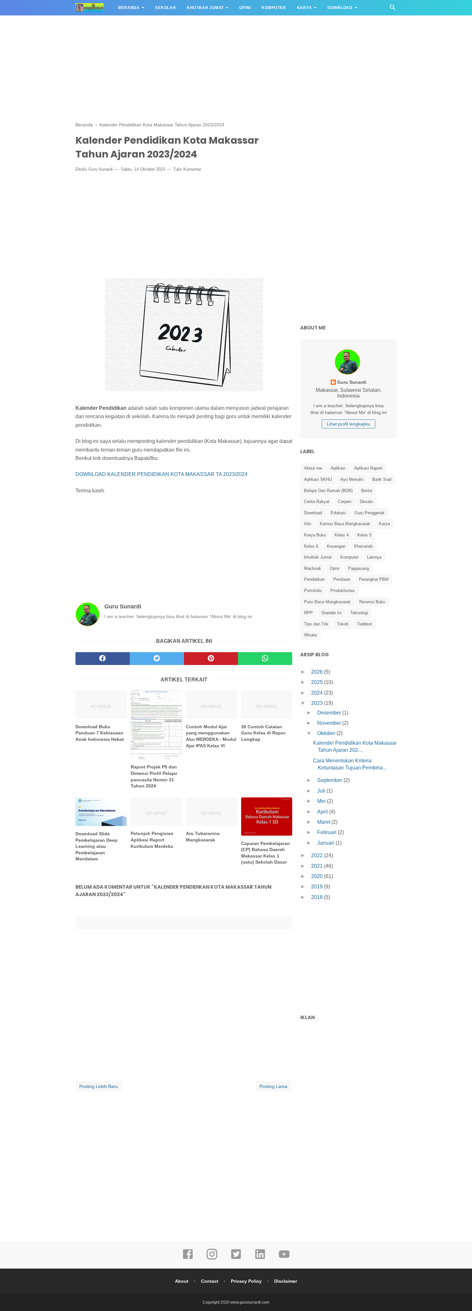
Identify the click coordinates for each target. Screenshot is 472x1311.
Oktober (327, 733)
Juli (322, 791)
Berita (366, 490)
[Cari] (393, 9)
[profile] (348, 374)
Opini (245, 7)
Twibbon (364, 624)
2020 (317, 876)
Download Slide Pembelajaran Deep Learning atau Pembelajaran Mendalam (96, 846)
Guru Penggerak (369, 512)
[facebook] (102, 658)
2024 (317, 693)
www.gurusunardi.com (250, 1302)
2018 (317, 897)
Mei (322, 801)
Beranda (129, 7)
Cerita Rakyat (316, 501)
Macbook (312, 568)
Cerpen (344, 501)
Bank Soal (381, 479)
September (330, 780)
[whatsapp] (265, 658)
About (181, 1281)
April (323, 811)
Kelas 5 (364, 535)
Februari (327, 832)
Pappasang (358, 568)
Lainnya (374, 557)
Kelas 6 (311, 546)
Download (340, 7)
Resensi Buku (372, 601)
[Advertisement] (236, 67)
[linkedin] (260, 1258)
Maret (324, 822)
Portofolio (313, 590)
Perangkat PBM (374, 579)
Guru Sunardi (100, 169)
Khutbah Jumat (205, 7)
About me (313, 468)
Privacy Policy (246, 1281)
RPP (308, 612)
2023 (317, 703)
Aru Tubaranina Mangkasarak (203, 836)
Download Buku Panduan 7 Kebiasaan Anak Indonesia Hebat (99, 733)
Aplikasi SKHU (318, 479)
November (329, 723)
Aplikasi (338, 468)
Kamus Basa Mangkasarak (345, 523)
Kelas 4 (342, 535)
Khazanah (363, 546)
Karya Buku (315, 535)
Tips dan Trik (316, 624)
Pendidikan (314, 579)
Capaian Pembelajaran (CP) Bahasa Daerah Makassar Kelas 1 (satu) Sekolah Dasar (265, 853)
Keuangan (336, 546)
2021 (317, 866)
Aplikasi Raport (368, 468)
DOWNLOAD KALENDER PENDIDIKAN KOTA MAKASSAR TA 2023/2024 (161, 474)
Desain (366, 501)
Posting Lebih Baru (98, 1086)
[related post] (101, 704)
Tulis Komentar (187, 169)
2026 (317, 672)
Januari (326, 843)
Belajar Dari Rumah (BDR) (328, 490)
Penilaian (341, 579)
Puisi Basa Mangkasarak (327, 601)
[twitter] (157, 658)
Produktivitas (342, 590)
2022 (317, 855)
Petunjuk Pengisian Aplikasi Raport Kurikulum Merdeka (152, 840)
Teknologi (359, 612)
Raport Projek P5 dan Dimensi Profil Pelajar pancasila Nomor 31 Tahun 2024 (154, 776)
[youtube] (284, 1258)
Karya (304, 7)
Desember (329, 712)
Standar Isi (331, 612)
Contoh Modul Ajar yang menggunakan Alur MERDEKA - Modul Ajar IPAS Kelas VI (211, 736)
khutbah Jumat (318, 557)
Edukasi (338, 512)
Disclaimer (285, 1281)
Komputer (274, 7)
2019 (317, 886)
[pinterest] (211, 658)
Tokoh (342, 624)
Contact (209, 1281)
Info (307, 523)
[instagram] (211, 1258)
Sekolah (165, 7)
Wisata (310, 635)
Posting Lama (273, 1086)
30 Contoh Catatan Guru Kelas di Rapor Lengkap (263, 733)
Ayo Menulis (351, 479)
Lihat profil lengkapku (348, 424)
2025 (317, 682)
